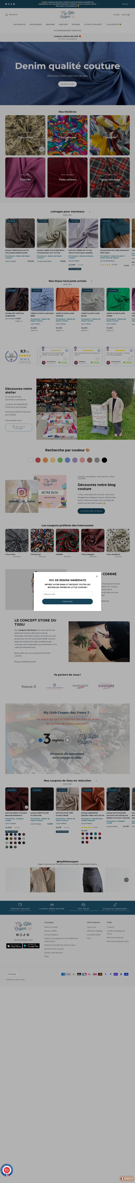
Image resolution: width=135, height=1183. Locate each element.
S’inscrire (67, 602)
